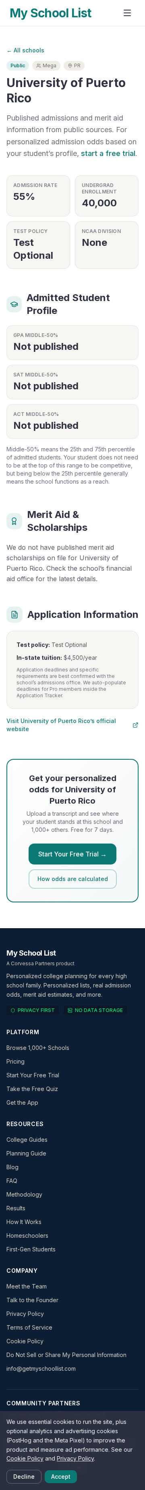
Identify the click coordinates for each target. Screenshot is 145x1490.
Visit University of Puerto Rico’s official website (61, 724)
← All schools (25, 50)
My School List (50, 13)
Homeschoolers (27, 1235)
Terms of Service (29, 1327)
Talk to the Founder (32, 1300)
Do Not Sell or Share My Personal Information (66, 1354)
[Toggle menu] (127, 13)
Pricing (15, 1061)
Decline (24, 1476)
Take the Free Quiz (32, 1088)
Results (15, 1208)
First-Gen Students (31, 1249)
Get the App (22, 1102)
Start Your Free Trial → (72, 854)
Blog (12, 1167)
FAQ (11, 1180)
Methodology (24, 1194)
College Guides (27, 1139)
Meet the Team (26, 1286)
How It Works (23, 1221)
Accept (60, 1476)
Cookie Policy (25, 1341)
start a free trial (108, 153)
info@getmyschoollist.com (41, 1368)
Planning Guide (26, 1153)
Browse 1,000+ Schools (37, 1047)
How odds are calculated (72, 878)
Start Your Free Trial (32, 1075)
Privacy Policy (25, 1313)
